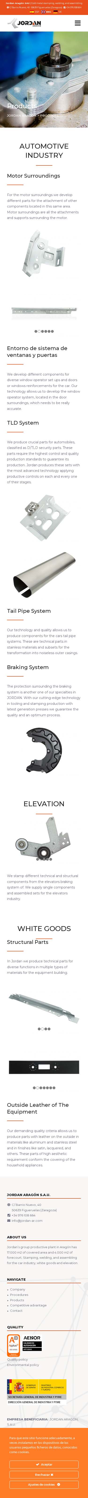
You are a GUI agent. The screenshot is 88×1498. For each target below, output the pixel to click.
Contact (16, 1310)
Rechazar (43, 1474)
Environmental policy (23, 1365)
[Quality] (24, 1345)
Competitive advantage (28, 1305)
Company (17, 1289)
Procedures (19, 1295)
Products (17, 1300)
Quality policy (17, 1359)
